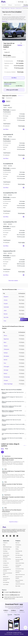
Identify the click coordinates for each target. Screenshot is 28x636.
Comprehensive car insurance (7, 570)
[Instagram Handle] (3, 536)
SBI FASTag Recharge (7, 546)
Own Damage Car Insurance (6, 579)
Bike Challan (18, 586)
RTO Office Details (19, 555)
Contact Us (5, 542)
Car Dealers (5, 565)
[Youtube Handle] (17, 536)
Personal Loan (18, 557)
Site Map (22, 634)
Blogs (4, 544)
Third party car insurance (18, 571)
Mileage (10, 5)
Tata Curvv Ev (19, 8)
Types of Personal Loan (20, 574)
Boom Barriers (6, 567)
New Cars (7, 8)
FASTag (17, 549)
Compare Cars (6, 563)
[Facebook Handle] (7, 536)
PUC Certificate (6, 582)
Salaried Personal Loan (20, 583)
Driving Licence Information (6, 556)
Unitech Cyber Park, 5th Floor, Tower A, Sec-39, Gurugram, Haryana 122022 (13, 598)
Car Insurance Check (20, 568)
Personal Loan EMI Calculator (19, 560)
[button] (23, 129)
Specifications (18, 5)
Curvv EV (3, 5)
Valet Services (6, 553)
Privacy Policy (16, 634)
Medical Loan (5, 576)
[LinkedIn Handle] (14, 536)
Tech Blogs (5, 551)
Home (3, 8)
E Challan (17, 546)
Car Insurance (18, 544)
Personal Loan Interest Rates (7, 574)
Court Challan (5, 584)
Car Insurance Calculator (18, 566)
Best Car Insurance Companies (19, 581)
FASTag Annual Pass (7, 558)
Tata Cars (13, 8)
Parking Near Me (19, 551)
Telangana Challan (6, 549)
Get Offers (14, 77)
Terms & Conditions (8, 634)
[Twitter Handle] (10, 536)
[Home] (3, 2)
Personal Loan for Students (19, 577)
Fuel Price (17, 553)
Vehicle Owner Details (20, 563)
